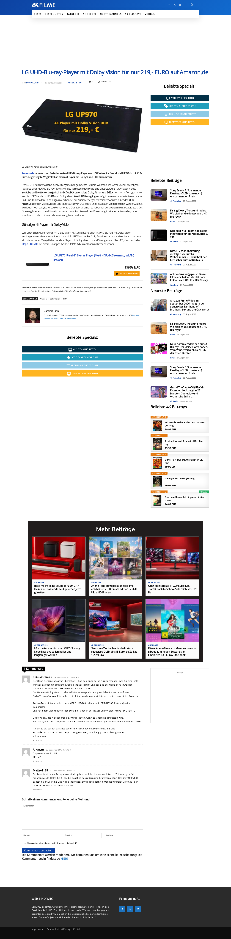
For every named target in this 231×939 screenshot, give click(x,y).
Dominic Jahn (32, 82)
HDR (65, 299)
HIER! (64, 858)
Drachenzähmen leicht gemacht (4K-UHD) (184, 499)
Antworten (37, 740)
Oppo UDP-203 (30, 244)
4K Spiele (174, 241)
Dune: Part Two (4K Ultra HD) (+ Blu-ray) (184, 461)
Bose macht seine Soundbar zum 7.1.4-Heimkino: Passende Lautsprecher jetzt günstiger (57, 589)
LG (80, 82)
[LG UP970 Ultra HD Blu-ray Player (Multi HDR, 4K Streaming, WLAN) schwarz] (37, 264)
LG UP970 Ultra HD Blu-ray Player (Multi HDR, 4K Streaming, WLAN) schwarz (93, 258)
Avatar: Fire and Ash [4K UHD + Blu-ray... (184, 443)
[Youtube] (180, 5)
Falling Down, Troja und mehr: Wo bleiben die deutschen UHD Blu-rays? (188, 213)
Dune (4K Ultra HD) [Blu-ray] (180, 478)
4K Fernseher (175, 201)
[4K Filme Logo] (48, 5)
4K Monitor (154, 583)
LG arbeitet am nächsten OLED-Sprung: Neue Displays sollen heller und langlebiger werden (57, 651)
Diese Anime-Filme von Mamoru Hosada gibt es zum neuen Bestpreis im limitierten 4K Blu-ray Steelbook (172, 651)
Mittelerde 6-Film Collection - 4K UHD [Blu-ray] (185, 424)
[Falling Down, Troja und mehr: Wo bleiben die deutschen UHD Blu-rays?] (159, 215)
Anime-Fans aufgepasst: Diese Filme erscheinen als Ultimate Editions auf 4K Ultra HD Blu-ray (189, 277)
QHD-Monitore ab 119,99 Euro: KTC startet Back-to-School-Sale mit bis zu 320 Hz (172, 589)
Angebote (72, 82)
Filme (172, 221)
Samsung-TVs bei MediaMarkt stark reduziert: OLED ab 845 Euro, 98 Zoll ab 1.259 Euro (114, 651)
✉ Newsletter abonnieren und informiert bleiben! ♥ (50, 843)
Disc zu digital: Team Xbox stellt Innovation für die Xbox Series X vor (189, 234)
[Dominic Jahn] (32, 315)
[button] (192, 5)
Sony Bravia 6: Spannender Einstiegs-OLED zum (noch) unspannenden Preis (186, 193)
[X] (174, 5)
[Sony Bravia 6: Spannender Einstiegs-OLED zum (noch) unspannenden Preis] (159, 195)
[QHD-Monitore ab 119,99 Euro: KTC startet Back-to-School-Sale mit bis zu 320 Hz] (172, 558)
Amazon (43, 299)
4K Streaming (175, 314)
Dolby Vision (55, 299)
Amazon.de (28, 173)
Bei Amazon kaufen (128, 274)
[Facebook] (169, 5)
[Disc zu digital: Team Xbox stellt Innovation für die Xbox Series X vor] (159, 235)
